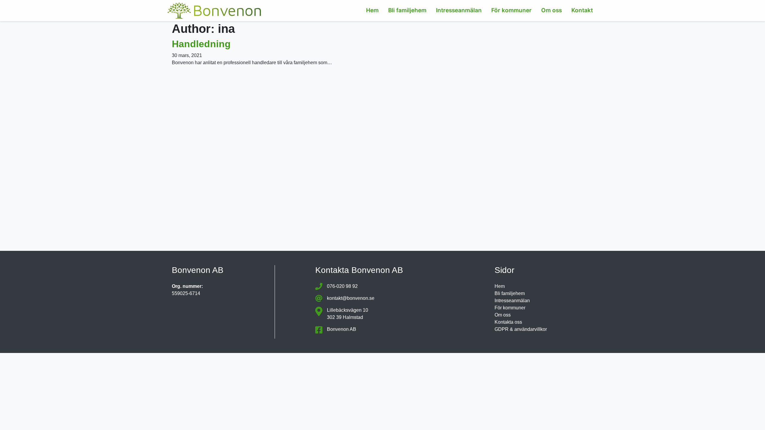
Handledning (201, 44)
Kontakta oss (508, 322)
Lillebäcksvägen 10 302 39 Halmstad (347, 314)
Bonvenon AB (341, 329)
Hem (372, 10)
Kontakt (582, 10)
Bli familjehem (407, 10)
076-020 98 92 (342, 286)
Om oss (551, 10)
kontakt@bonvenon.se (350, 298)
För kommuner (511, 10)
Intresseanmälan (459, 10)
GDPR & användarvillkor (521, 329)
